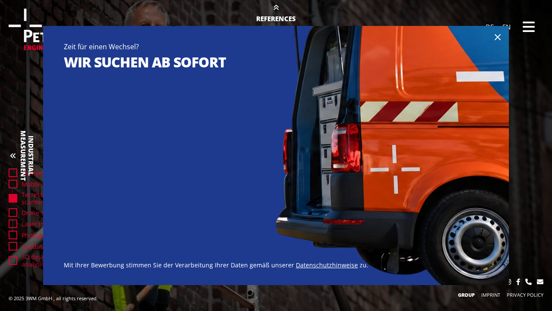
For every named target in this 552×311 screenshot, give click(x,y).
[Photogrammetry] (13, 235)
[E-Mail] (540, 282)
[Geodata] (13, 246)
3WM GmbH (39, 298)
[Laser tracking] (13, 223)
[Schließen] (498, 37)
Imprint (490, 295)
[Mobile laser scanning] (13, 184)
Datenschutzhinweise (327, 265)
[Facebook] (518, 282)
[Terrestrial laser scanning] (13, 198)
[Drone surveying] (13, 212)
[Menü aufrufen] (529, 27)
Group (466, 295)
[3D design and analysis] (13, 260)
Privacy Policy (525, 295)
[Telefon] (528, 282)
